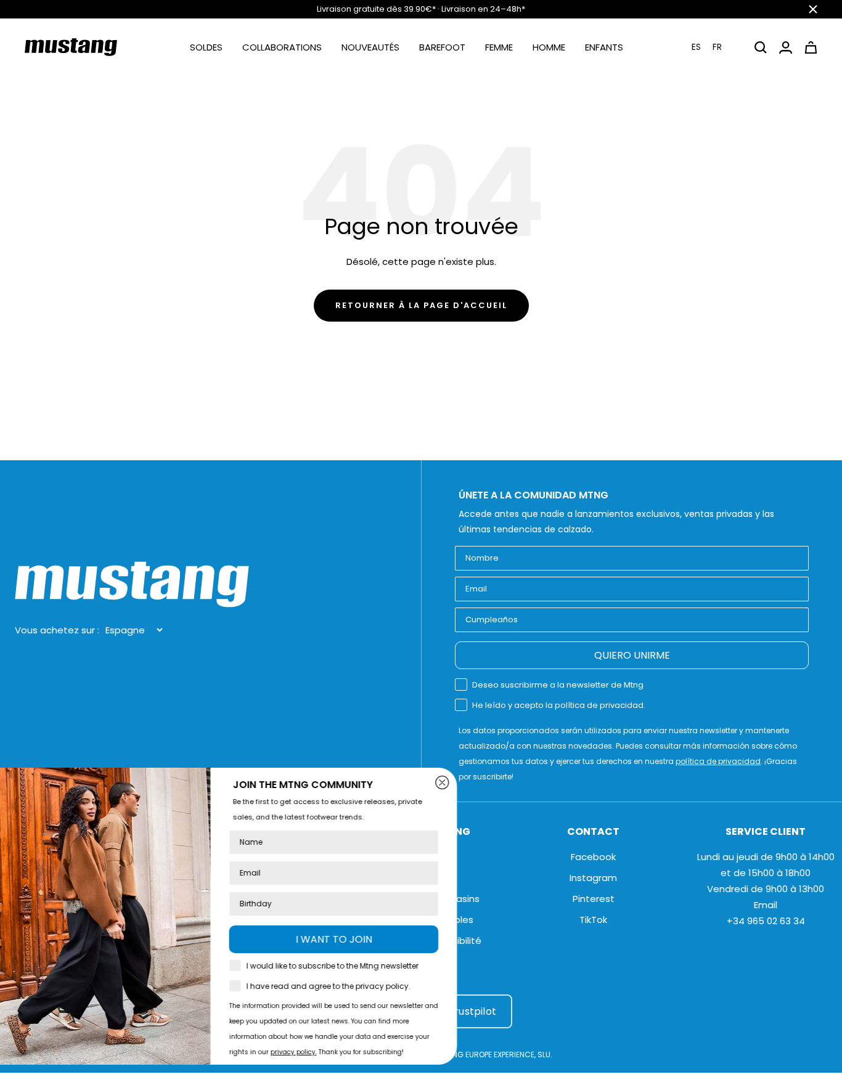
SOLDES (206, 47)
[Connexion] (785, 47)
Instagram (593, 877)
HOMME (549, 47)
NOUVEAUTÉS (370, 47)
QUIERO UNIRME (632, 655)
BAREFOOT (442, 47)
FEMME (499, 47)
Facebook (593, 856)
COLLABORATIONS (282, 47)
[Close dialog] (490, 782)
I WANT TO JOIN (382, 939)
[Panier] (810, 47)
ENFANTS (604, 47)
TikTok (593, 919)
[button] (714, 47)
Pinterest (594, 898)
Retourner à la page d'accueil (421, 305)
